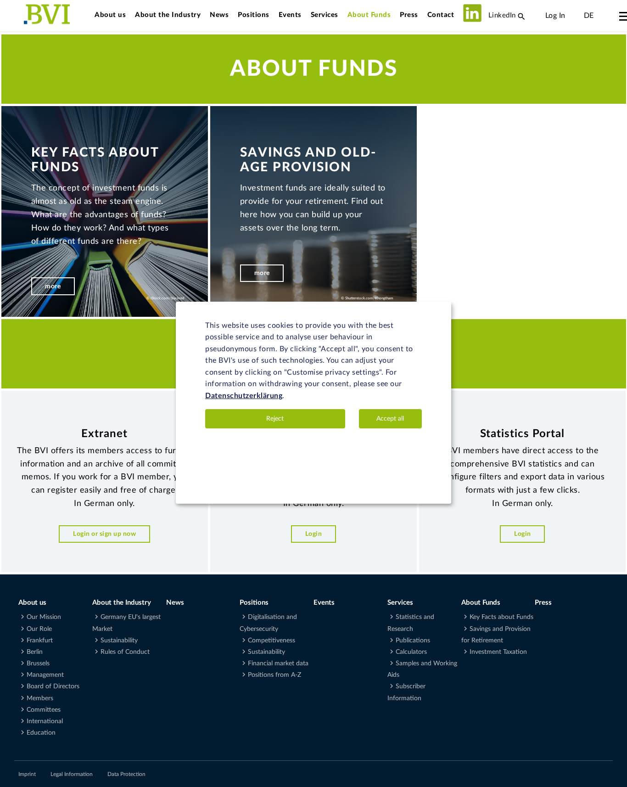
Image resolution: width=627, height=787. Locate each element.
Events (290, 14)
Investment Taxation (498, 652)
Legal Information (71, 774)
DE (589, 15)
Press (409, 14)
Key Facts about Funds (501, 617)
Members (40, 698)
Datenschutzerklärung (243, 396)
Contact (440, 14)
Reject (275, 419)
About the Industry (168, 14)
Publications (413, 640)
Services (324, 14)
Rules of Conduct (125, 652)
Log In (555, 15)
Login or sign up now (104, 533)
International (45, 721)
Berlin (35, 652)
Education (41, 733)
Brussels (38, 663)
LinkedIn (501, 15)
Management (45, 675)
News (219, 14)
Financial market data (278, 663)
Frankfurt (40, 640)
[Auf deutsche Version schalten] (574, 16)
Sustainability (119, 640)
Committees (44, 710)
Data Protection (126, 774)
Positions (253, 14)
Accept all (390, 419)
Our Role (39, 629)
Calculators (411, 652)
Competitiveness (271, 640)
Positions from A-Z (274, 675)
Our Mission (44, 617)
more (53, 286)
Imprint (27, 774)
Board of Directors (53, 686)
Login (313, 533)
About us (110, 14)
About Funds (369, 14)
